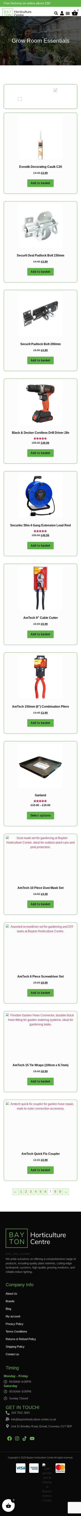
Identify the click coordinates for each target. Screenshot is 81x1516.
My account (13, 1316)
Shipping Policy (15, 1346)
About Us (11, 1293)
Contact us (12, 1354)
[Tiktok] (24, 1438)
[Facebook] (9, 1438)
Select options (40, 815)
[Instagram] (17, 1438)
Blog (8, 1308)
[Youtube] (32, 1438)
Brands (10, 1301)
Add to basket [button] (40, 183)
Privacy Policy (14, 1323)
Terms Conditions (16, 1331)
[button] (56, 13)
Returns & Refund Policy (21, 1339)
